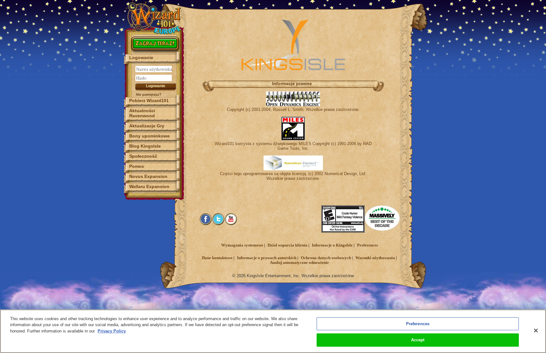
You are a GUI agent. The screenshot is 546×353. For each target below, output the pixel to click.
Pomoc (136, 166)
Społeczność (143, 156)
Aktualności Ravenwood (142, 113)
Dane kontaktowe (217, 258)
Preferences (367, 245)
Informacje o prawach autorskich (266, 258)
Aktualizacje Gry (146, 125)
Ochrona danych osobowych (326, 258)
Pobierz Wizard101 (149, 100)
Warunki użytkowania (375, 258)
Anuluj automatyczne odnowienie (299, 262)
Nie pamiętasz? (148, 94)
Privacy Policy (112, 331)
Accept (418, 340)
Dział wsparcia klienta (287, 245)
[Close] (536, 331)
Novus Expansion (148, 176)
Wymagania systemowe (242, 245)
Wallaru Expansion (149, 186)
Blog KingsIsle (145, 146)
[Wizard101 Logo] (154, 17)
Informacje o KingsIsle (332, 245)
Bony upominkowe (149, 135)
